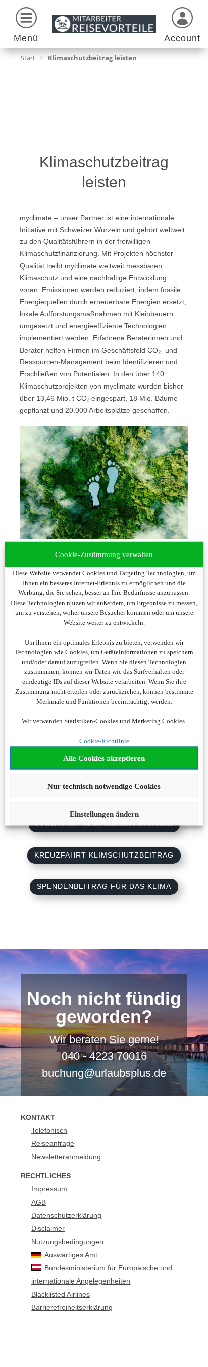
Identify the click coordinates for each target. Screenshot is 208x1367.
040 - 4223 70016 (104, 1056)
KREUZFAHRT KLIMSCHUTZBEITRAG (104, 855)
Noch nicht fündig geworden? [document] (104, 1008)
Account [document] (182, 38)
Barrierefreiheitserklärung (72, 1307)
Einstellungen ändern (104, 813)
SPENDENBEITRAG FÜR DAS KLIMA (104, 886)
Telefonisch (49, 1130)
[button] (26, 26)
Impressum (49, 1189)
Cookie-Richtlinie (104, 740)
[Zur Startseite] (104, 24)
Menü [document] (26, 38)
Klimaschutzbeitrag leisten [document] (92, 57)
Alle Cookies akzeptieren (104, 758)
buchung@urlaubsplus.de (104, 1072)
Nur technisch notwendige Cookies (104, 786)
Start (28, 57)
